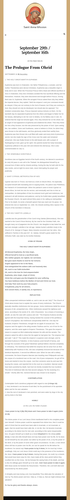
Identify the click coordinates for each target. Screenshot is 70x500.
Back (35, 61)
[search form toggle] (64, 34)
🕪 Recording (22, 74)
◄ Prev (30, 61)
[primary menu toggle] (6, 35)
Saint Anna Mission (35, 27)
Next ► (40, 61)
